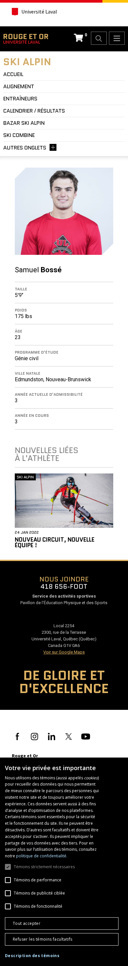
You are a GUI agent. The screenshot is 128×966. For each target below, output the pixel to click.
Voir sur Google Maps (64, 652)
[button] (32, 955)
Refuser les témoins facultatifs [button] (42, 939)
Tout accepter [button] (26, 923)
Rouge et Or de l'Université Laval (25, 38)
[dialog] (64, 862)
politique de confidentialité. (41, 856)
